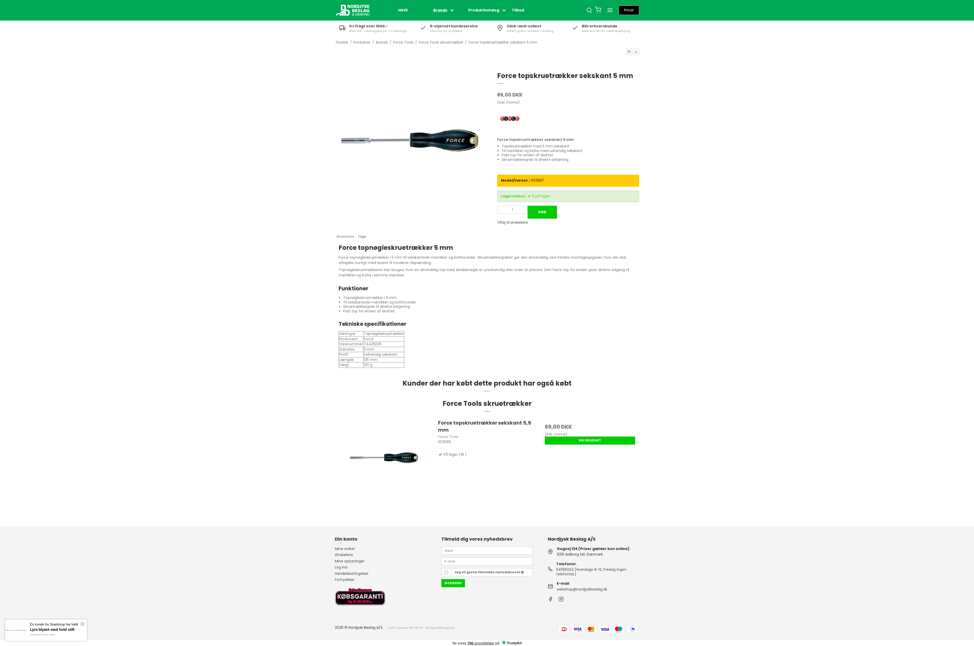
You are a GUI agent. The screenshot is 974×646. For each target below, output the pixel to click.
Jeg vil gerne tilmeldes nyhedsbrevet (488, 572)
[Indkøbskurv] (598, 10)
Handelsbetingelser (352, 573)
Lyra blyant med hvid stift (52, 629)
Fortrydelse (344, 579)
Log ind (341, 567)
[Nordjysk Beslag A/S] (352, 10)
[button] (629, 52)
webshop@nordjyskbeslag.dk (582, 589)
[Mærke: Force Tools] (510, 119)
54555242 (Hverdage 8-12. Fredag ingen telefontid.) (591, 572)
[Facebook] (550, 600)
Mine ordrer (345, 548)
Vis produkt (590, 440)
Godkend (453, 583)
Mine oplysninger (349, 561)
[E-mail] (487, 561)
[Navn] (487, 550)
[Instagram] (561, 600)
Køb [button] (542, 212)
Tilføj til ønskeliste (512, 222)
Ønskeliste (344, 554)
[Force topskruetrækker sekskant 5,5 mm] (384, 468)
